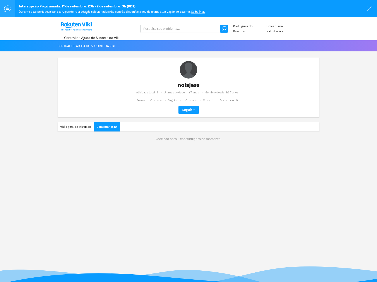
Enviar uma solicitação (274, 28)
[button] (224, 29)
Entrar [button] (310, 28)
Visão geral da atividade (75, 126)
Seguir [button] (187, 110)
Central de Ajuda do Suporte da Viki (92, 37)
